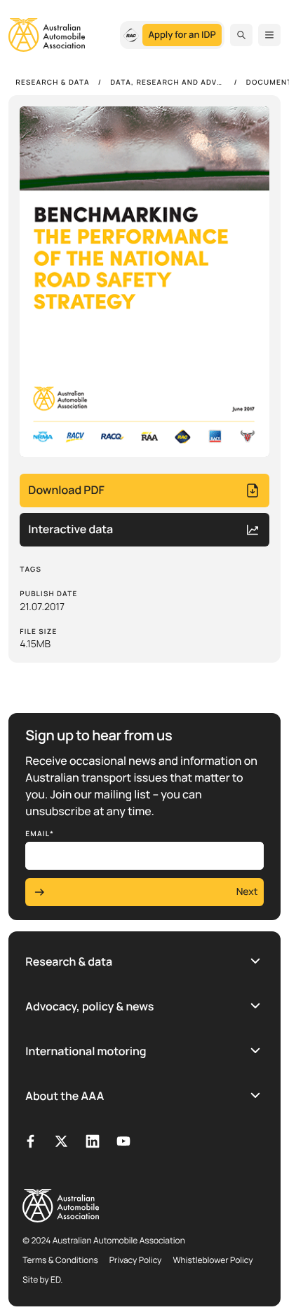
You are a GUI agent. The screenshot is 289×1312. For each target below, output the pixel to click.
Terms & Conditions (60, 1260)
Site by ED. (42, 1279)
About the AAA (64, 1095)
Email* (39, 833)
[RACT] (131, 35)
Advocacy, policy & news (89, 1006)
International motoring (85, 1051)
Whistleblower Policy (213, 1260)
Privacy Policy (135, 1260)
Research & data (68, 961)
